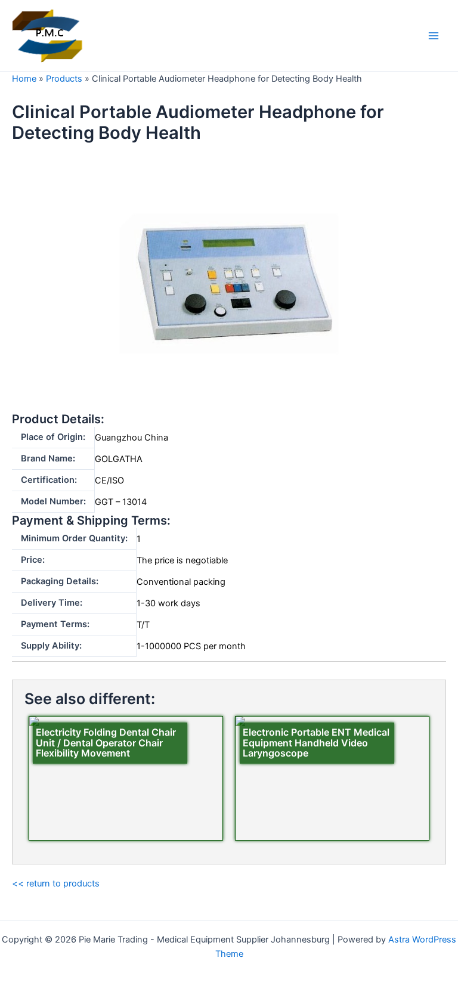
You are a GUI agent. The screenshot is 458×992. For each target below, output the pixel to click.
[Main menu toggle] (433, 35)
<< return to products (56, 883)
